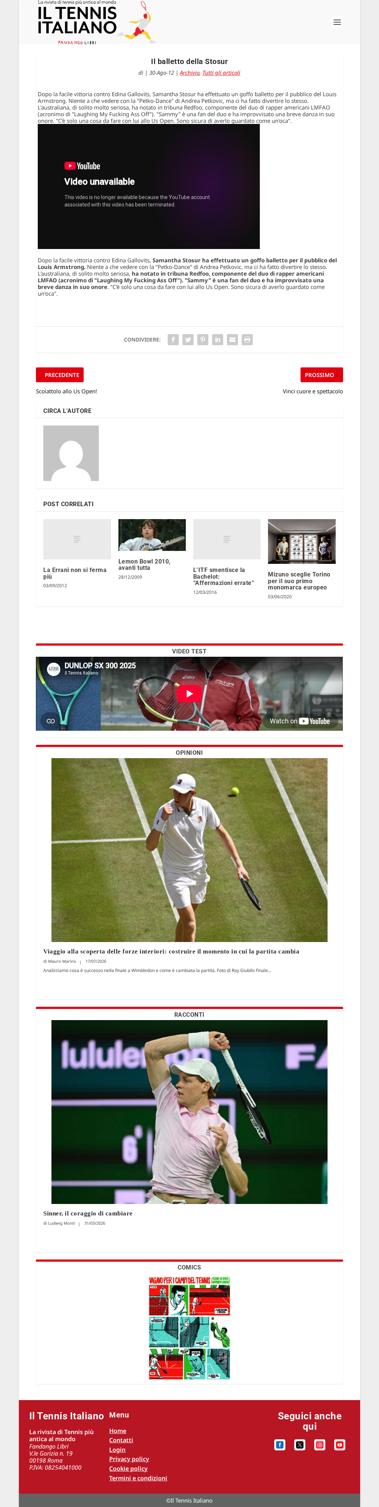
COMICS (189, 1267)
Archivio (189, 72)
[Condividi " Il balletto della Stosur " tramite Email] (232, 339)
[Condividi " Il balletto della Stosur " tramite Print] (247, 339)
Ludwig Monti (61, 1223)
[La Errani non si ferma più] (77, 539)
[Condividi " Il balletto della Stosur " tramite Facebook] (173, 339)
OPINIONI (189, 752)
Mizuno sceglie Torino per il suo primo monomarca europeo (299, 581)
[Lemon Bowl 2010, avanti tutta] (152, 535)
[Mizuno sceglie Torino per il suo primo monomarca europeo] (301, 541)
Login (117, 1450)
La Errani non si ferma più (75, 573)
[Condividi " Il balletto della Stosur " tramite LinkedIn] (217, 339)
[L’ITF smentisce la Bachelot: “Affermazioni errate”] (227, 539)
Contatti (121, 1440)
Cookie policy (128, 1468)
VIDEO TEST (189, 651)
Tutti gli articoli (221, 72)
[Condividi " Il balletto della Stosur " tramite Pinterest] (202, 339)
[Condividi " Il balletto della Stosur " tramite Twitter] (188, 339)
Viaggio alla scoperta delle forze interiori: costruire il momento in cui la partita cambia (172, 951)
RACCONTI (189, 1014)
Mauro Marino (62, 961)
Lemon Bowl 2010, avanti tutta (144, 565)
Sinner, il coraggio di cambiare (88, 1213)
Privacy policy (129, 1459)
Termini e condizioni (138, 1478)
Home (117, 1431)
